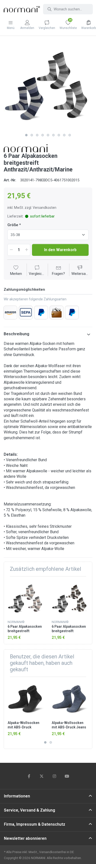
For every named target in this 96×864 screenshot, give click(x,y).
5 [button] (48, 135)
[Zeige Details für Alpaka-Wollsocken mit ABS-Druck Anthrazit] (26, 699)
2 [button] (32, 135)
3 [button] (37, 135)
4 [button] (42, 135)
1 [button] (26, 135)
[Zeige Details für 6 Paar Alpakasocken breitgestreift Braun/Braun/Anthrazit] (70, 598)
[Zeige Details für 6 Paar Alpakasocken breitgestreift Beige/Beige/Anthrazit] (26, 598)
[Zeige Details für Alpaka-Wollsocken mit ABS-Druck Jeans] (70, 699)
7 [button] (59, 135)
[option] (48, 86)
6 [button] (53, 135)
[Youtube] (67, 776)
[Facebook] (29, 776)
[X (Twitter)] (41, 776)
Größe (12, 225)
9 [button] (69, 135)
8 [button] (64, 135)
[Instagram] (54, 776)
